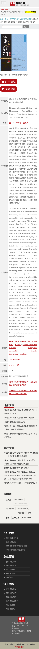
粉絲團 (32, 644)
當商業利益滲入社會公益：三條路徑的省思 (20, 483)
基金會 (18, 345)
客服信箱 (15, 628)
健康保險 (21, 513)
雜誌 (6, 19)
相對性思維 (10, 509)
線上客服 (21, 644)
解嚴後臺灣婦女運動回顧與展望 (16, 468)
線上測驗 (9, 644)
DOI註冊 (9, 577)
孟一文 (11, 123)
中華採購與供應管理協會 (15, 550)
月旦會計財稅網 (12, 538)
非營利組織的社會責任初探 (14, 422)
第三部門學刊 (15, 19)
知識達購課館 (11, 597)
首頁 (1, 19)
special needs (26, 517)
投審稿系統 (10, 573)
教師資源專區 (11, 562)
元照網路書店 (11, 589)
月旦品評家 (10, 609)
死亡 (29, 513)
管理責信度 (25, 342)
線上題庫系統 (11, 566)
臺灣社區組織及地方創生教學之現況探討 (20, 418)
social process (19, 499)
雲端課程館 (10, 569)
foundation (23, 354)
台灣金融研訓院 (12, 542)
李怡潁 (18, 123)
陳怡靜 (8, 500)
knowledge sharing (20, 504)
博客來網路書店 (12, 601)
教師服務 (20, 647)
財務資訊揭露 (14, 342)
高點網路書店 (11, 593)
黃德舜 (25, 123)
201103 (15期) (26, 19)
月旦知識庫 (10, 605)
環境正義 (15, 518)
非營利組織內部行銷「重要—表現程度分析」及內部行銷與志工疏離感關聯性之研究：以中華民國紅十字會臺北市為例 (20, 475)
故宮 (7, 518)
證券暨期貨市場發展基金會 (16, 546)
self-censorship (23, 508)
